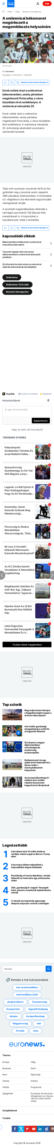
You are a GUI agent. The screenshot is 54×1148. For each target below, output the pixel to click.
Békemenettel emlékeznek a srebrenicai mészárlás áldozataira (21, 243)
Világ (17, 12)
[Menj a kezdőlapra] (10, 3)
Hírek (10, 12)
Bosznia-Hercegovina (32, 12)
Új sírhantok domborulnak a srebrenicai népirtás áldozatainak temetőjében (21, 265)
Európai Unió (13, 1009)
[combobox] (27, 969)
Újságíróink (7, 1093)
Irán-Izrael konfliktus (27, 987)
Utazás (5, 1081)
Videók (5, 1087)
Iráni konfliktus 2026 (27, 994)
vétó (39, 1023)
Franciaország (39, 1002)
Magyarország (20, 1023)
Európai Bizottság (35, 1016)
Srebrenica (11, 277)
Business (6, 1068)
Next (4, 1074)
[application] (27, 48)
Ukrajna (14, 1016)
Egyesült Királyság (38, 1009)
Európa (5, 1062)
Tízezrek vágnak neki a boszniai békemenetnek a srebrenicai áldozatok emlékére (21, 254)
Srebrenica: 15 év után (17, 284)
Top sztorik (12, 704)
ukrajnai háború (15, 1002)
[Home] (3, 12)
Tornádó (20, 1030)
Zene (35, 1030)
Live (47, 3)
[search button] (49, 969)
